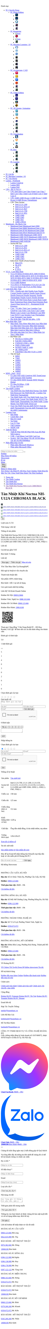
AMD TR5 (19, 220)
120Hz (17, 363)
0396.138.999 (6, 1261)
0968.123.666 (23, 603)
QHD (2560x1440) (22, 345)
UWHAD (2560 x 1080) (24, 343)
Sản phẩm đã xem (22, 850)
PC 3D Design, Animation (20, 108)
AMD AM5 (19, 217)
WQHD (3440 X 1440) (24, 347)
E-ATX (18, 269)
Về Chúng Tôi (6, 967)
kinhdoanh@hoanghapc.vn (11, 1019)
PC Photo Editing (17, 12)
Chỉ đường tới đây (8, 889)
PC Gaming (14, 162)
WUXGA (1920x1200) (24, 339)
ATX (17, 267)
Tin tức (41, 967)
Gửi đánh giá (28, 709)
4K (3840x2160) (21, 350)
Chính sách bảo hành (9, 986)
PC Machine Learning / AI (20, 45)
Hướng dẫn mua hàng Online (12, 975)
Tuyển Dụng (17, 967)
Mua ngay (5, 562)
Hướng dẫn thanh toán (31, 975)
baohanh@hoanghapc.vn (10, 1027)
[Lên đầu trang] (2, 1147)
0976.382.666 (6, 1245)
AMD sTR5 (19, 259)
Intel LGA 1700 (21, 211)
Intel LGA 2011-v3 (22, 207)
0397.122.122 (6, 1270)
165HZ (18, 367)
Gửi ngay (27, 860)
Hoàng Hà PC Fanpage (10, 996)
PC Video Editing (17, 93)
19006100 (5, 1249)
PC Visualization (16, 134)
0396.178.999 (6, 1266)
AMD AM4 (19, 215)
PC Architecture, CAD (19, 70)
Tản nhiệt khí (15, 778)
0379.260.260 (6, 1306)
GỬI (3, 736)
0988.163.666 (25, 599)
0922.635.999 (6, 1237)
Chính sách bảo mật (24, 986)
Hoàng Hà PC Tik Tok (27, 996)
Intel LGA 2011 (21, 248)
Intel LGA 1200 (21, 204)
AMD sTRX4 (20, 222)
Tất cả (4, 727)
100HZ (18, 360)
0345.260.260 (6, 1319)
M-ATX (18, 265)
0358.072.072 (6, 1290)
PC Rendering (15, 31)
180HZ (18, 369)
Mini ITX (18, 263)
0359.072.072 (6, 1311)
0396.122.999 (13, 904)
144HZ (18, 365)
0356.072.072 (13, 926)
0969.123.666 (13, 881)
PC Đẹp (13, 150)
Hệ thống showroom (30, 967)
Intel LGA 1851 (21, 213)
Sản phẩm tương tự (8, 850)
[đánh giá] (2, 648)
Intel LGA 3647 (21, 209)
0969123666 (18, 595)
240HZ (18, 371)
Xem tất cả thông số (8, 842)
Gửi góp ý (5, 1220)
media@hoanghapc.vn (9, 1011)
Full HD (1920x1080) (23, 341)
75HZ (17, 358)
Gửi (3, 768)
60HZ (17, 356)
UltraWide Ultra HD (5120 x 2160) (28, 352)
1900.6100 (20, 607)
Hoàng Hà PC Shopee (16, 998)
